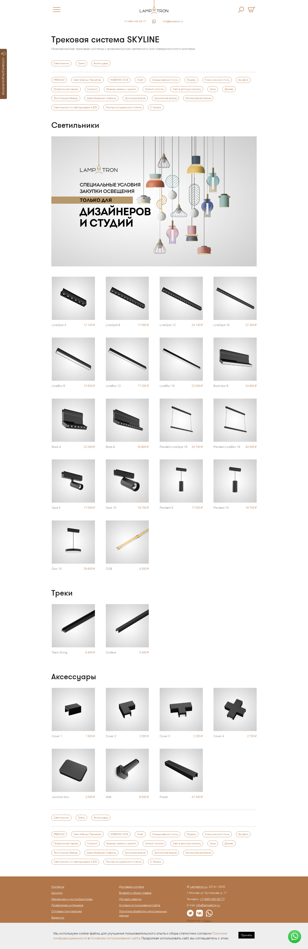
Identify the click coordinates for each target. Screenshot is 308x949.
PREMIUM (59, 79)
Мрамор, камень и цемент (121, 89)
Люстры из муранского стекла (123, 107)
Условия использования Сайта (139, 905)
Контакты (57, 886)
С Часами (155, 107)
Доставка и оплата (131, 886)
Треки (81, 63)
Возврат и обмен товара (135, 892)
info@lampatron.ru (173, 21)
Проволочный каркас (66, 89)
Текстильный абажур (66, 98)
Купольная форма (135, 98)
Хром (213, 89)
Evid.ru (207, 920)
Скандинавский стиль (165, 79)
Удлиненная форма (165, 98)
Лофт (140, 79)
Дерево (229, 89)
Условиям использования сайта (115, 938)
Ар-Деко (243, 79)
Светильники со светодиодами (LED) (75, 107)
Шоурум (56, 892)
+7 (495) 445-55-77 (135, 21)
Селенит (92, 89)
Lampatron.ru (198, 886)
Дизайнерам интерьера (67, 905)
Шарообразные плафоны (101, 98)
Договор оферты (130, 899)
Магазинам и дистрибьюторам (72, 899)
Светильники (61, 63)
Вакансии (57, 917)
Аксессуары (101, 63)
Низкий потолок (154, 89)
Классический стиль (217, 79)
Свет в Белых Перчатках (87, 79)
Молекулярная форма (198, 98)
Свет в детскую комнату (187, 89)
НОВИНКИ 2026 (119, 79)
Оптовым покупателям (66, 911)
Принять (246, 935)
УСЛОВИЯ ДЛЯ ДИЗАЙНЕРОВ (3, 76)
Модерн (191, 79)
